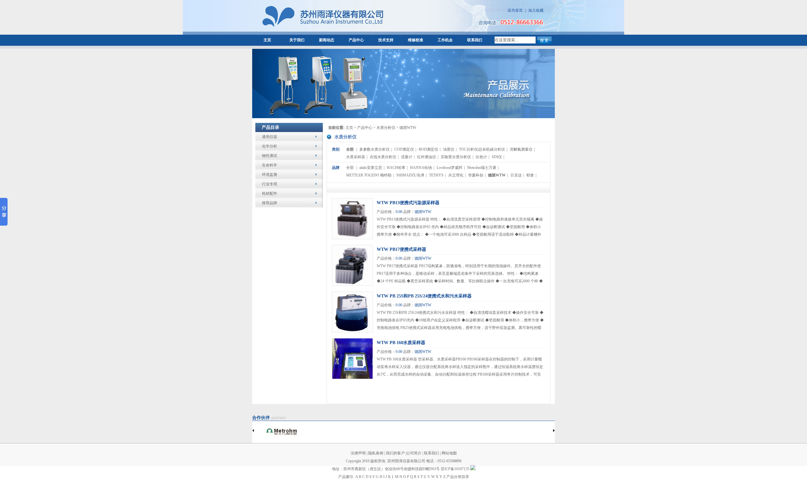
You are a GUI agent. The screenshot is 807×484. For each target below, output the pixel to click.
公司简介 (413, 453)
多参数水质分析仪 (374, 149)
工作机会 (445, 40)
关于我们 (297, 40)
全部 (350, 149)
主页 (267, 40)
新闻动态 (326, 40)
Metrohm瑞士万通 (481, 167)
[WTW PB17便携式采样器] (352, 284)
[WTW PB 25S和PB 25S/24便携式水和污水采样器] (352, 331)
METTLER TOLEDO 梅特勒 (369, 175)
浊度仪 (448, 149)
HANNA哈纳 (421, 167)
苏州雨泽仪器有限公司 (406, 461)
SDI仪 (497, 157)
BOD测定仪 (428, 149)
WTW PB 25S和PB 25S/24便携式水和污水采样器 (424, 296)
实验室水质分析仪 (456, 157)
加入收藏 (535, 10)
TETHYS (436, 175)
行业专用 (269, 184)
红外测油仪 (426, 157)
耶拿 (530, 175)
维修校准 (415, 40)
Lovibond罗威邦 (449, 167)
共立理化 (455, 175)
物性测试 (269, 155)
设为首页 (515, 10)
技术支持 (385, 40)
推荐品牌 (269, 203)
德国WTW (497, 175)
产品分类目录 (457, 477)
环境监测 (269, 174)
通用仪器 (269, 137)
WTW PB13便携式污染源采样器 (408, 202)
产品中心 (356, 40)
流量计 (406, 157)
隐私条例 (375, 453)
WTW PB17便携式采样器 (401, 249)
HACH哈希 (396, 167)
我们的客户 (395, 453)
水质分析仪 (385, 127)
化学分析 (269, 146)
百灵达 (516, 175)
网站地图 (449, 453)
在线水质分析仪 (383, 157)
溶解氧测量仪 (521, 149)
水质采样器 (355, 157)
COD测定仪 (404, 149)
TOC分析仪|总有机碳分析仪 (482, 149)
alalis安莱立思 (370, 167)
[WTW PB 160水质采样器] (352, 377)
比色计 (481, 157)
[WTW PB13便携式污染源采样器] (352, 237)
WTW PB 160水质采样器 (401, 342)
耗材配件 (269, 193)
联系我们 (474, 40)
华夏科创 (475, 175)
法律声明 (358, 453)
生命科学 (269, 165)
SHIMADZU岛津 (410, 175)
